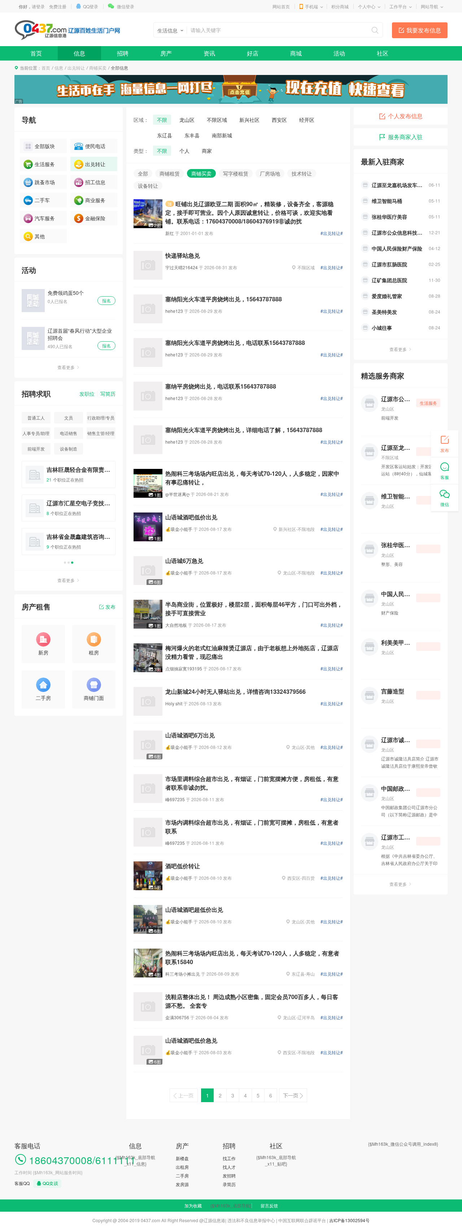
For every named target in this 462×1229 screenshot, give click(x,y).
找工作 (229, 1158)
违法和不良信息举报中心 (251, 1220)
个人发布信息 (405, 116)
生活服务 (45, 164)
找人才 (229, 1167)
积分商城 (340, 6)
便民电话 (95, 146)
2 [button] (68, 563)
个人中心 (366, 6)
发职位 (87, 393)
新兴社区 (249, 119)
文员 (68, 417)
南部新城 (222, 135)
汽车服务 (45, 218)
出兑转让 (76, 68)
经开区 (306, 119)
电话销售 (68, 433)
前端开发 (36, 448)
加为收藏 (193, 1205)
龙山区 (187, 119)
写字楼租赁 (235, 173)
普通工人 (36, 417)
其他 (40, 236)
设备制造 (68, 448)
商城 (296, 53)
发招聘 (229, 1175)
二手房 (182, 1175)
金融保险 (95, 218)
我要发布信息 (423, 30)
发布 (110, 606)
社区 (382, 53)
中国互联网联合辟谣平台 (302, 1220)
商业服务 (95, 200)
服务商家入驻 (405, 137)
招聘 (122, 53)
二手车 (42, 200)
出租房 (182, 1167)
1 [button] (65, 563)
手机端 (311, 6)
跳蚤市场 (45, 182)
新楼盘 (182, 1158)
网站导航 (429, 6)
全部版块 (45, 146)
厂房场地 (270, 173)
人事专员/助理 (35, 433)
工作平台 (398, 6)
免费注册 (57, 6)
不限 (162, 119)
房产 (166, 53)
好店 (252, 53)
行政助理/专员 (100, 417)
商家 (207, 150)
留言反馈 (269, 1205)
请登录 (38, 6)
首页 (36, 53)
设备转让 (148, 185)
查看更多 (66, 367)
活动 (339, 53)
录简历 (229, 1184)
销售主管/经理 (100, 433)
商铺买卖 (97, 68)
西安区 (279, 119)
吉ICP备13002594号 (349, 1220)
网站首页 (281, 6)
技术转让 (302, 173)
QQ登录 (90, 6)
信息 (79, 53)
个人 (184, 150)
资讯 (209, 53)
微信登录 (125, 6)
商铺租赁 (170, 173)
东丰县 (192, 135)
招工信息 (95, 182)
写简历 (108, 393)
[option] (69, 511)
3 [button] (72, 563)
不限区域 (217, 119)
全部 (143, 173)
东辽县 (164, 135)
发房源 (182, 1184)
